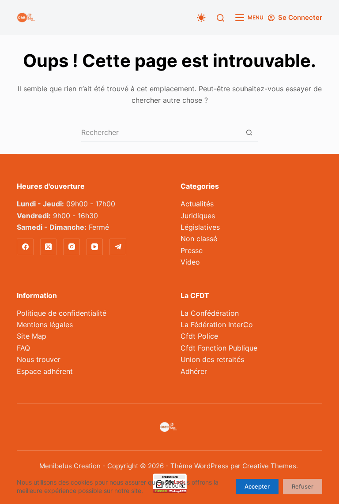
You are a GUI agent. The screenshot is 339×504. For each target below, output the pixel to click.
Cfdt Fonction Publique (219, 347)
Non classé (199, 238)
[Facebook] (25, 247)
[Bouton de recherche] (249, 132)
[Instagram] (71, 247)
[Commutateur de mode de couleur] (201, 17)
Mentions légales (45, 324)
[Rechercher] (220, 18)
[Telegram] (117, 247)
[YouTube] (95, 247)
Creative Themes (269, 466)
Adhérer (194, 371)
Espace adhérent (45, 371)
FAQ (23, 347)
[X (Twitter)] (48, 247)
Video (190, 262)
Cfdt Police (199, 336)
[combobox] (161, 132)
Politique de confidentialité (61, 313)
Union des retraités (212, 359)
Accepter (257, 486)
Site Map (31, 336)
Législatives (200, 227)
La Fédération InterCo (217, 324)
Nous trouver (38, 359)
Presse (192, 250)
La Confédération (210, 313)
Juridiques (198, 215)
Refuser (302, 486)
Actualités (197, 203)
